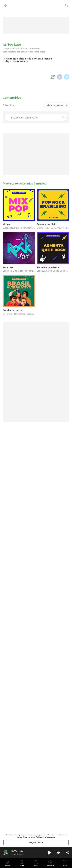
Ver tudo (35, 48)
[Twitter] (66, 77)
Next (58, 852)
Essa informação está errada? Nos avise (24, 52)
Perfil (22, 865)
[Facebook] (59, 77)
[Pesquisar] (66, 5)
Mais (65, 865)
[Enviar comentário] (64, 117)
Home (7, 865)
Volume (67, 852)
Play (49, 852)
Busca (36, 865)
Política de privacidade (45, 837)
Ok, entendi (36, 842)
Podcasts (50, 865)
